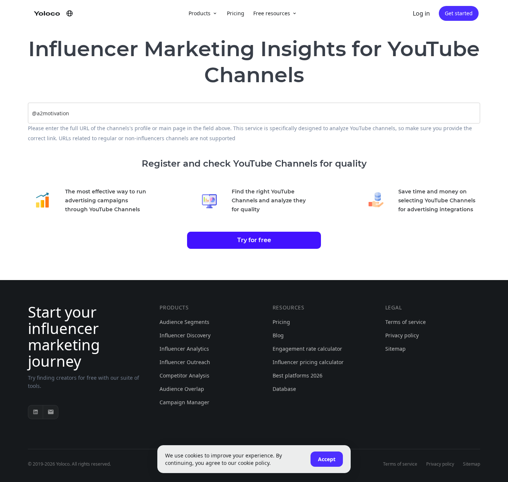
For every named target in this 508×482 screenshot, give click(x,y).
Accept (326, 459)
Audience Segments (184, 321)
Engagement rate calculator (307, 348)
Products (199, 13)
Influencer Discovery (185, 335)
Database (284, 388)
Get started (459, 13)
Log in (421, 13)
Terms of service (405, 321)
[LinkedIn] (35, 412)
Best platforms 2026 (297, 375)
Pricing (235, 13)
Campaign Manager (184, 402)
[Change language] (69, 13)
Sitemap (395, 348)
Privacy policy (402, 335)
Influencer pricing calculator (308, 362)
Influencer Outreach (185, 362)
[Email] (50, 412)
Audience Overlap (182, 388)
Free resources (271, 13)
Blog (278, 335)
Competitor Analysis (184, 375)
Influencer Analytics (184, 348)
